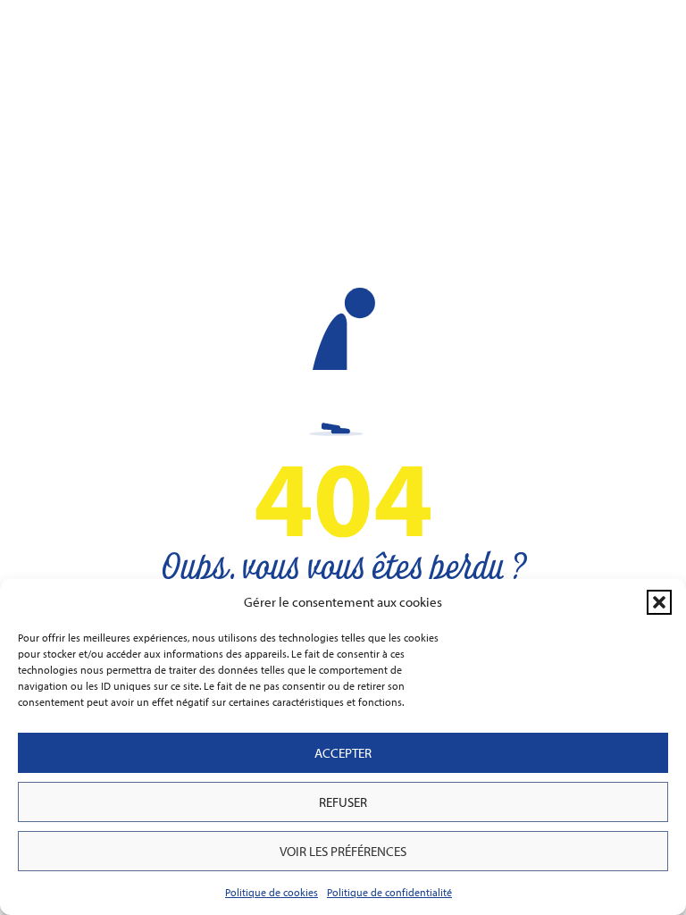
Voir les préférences (343, 851)
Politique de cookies (271, 892)
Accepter (343, 752)
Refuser (343, 801)
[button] (659, 602)
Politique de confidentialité (389, 892)
